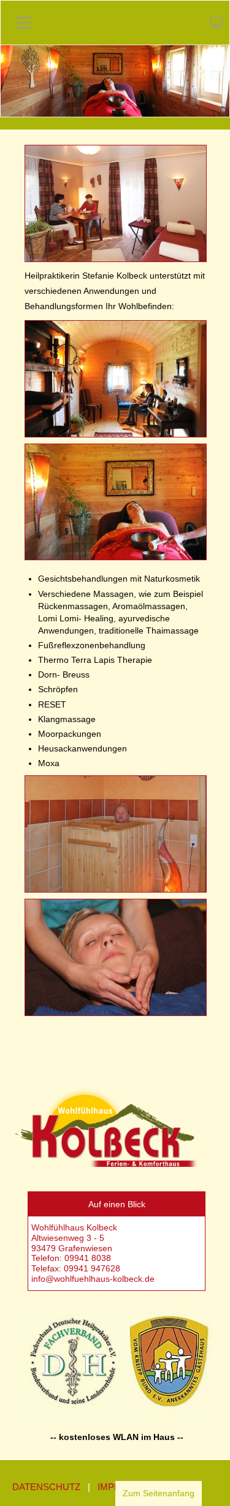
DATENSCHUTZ (46, 1487)
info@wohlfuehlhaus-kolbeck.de (94, 1279)
